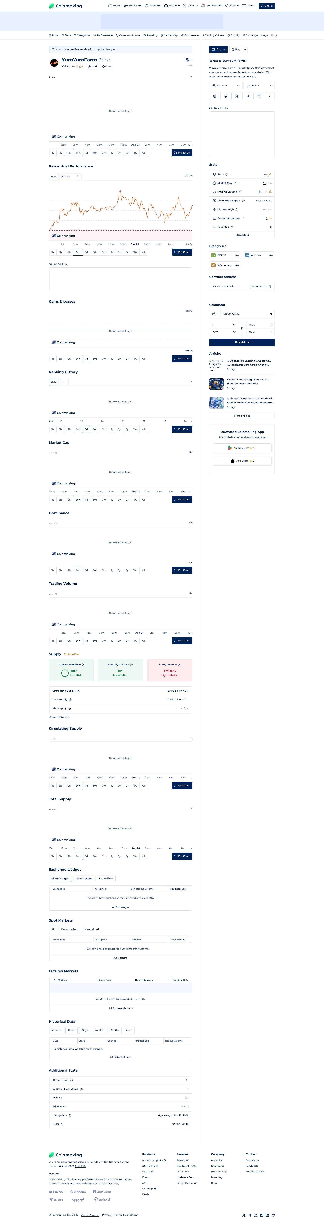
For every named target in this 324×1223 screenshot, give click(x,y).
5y (127, 152)
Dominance (191, 35)
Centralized (106, 878)
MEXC (103, 1179)
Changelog (218, 1165)
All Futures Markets (121, 1008)
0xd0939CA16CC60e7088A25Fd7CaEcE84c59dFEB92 (259, 286)
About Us (80, 1166)
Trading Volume (214, 35)
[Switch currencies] (242, 328)
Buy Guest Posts (186, 1165)
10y (135, 152)
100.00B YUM (264, 200)
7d (86, 152)
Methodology (219, 1171)
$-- (264, 183)
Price (55, 35)
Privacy (106, 1214)
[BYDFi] (56, 1199)
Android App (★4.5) (154, 1160)
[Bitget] (102, 1191)
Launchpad (149, 1188)
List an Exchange (187, 1183)
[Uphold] (102, 1199)
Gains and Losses (129, 35)
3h (60, 152)
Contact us (252, 1160)
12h (69, 152)
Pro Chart (148, 1171)
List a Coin (183, 1171)
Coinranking (69, 5)
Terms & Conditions (126, 1214)
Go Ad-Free (61, 263)
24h (78, 152)
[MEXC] (56, 1192)
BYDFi (123, 1179)
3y (119, 152)
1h (52, 152)
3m (104, 152)
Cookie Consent (90, 1215)
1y (112, 152)
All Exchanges (60, 878)
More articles (242, 415)
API (144, 1183)
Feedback (252, 1165)
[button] (225, 255)
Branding (217, 1177)
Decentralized (83, 878)
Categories (83, 35)
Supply (235, 35)
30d (95, 152)
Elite (145, 1177)
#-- (73, 66)
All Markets (120, 957)
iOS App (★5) (150, 1165)
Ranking (152, 35)
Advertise (182, 1160)
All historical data (120, 1057)
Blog (214, 1183)
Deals (145, 1194)
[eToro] (78, 1200)
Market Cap (171, 35)
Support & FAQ (255, 1171)
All (143, 152)
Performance (105, 35)
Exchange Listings (257, 35)
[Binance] (78, 1192)
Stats (68, 35)
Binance (113, 1179)
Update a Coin (185, 1177)
